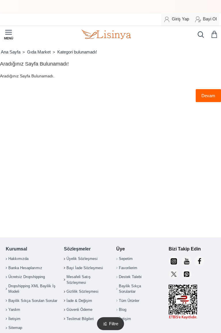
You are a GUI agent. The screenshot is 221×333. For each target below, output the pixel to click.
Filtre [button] (113, 323)
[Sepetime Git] (215, 34)
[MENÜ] (8, 34)
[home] (10, 52)
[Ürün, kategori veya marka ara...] (199, 34)
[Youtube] (187, 261)
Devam (208, 95)
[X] (174, 274)
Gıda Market (39, 51)
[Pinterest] (187, 274)
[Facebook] (200, 261)
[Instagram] (174, 261)
